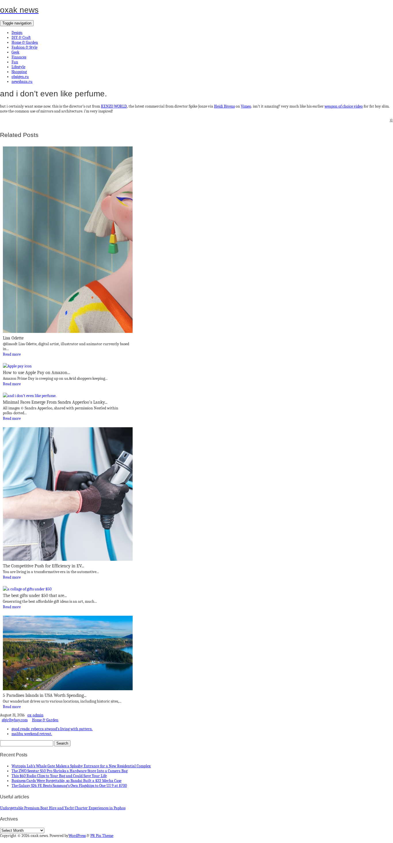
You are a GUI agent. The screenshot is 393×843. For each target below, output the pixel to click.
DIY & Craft (21, 37)
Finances (19, 57)
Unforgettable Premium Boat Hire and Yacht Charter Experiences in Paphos (62, 808)
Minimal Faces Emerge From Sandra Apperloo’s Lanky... (55, 402)
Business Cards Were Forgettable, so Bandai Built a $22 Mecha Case (66, 780)
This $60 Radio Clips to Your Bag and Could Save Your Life (59, 775)
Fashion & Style (24, 47)
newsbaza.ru (22, 81)
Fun (15, 62)
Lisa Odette (13, 338)
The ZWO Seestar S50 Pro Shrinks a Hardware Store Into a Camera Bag (69, 770)
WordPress (77, 835)
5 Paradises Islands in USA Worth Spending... (44, 695)
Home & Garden (25, 42)
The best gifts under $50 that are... (35, 595)
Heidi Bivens (224, 106)
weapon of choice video (344, 106)
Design (17, 32)
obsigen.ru (20, 76)
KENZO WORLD (114, 106)
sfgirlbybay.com (15, 720)
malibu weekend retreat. (32, 733)
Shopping (19, 71)
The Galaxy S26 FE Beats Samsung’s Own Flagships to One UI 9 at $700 (69, 785)
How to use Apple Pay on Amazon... (36, 372)
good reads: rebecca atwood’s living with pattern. (52, 728)
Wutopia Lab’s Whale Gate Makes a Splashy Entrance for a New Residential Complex (81, 766)
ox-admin (35, 715)
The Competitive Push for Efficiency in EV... (43, 566)
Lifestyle (18, 66)
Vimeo (246, 106)
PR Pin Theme (101, 835)
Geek (15, 52)
